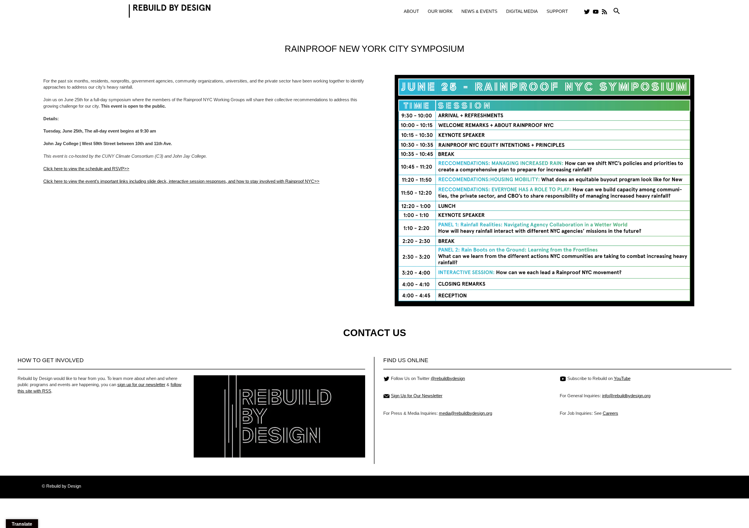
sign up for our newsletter (141, 384)
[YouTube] (596, 12)
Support (557, 11)
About (411, 11)
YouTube (622, 378)
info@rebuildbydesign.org (626, 395)
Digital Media (522, 11)
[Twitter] (587, 12)
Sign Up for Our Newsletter (416, 395)
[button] (616, 11)
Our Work (440, 11)
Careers (610, 413)
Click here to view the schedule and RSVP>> (86, 168)
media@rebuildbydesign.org (465, 413)
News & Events (479, 11)
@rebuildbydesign (448, 378)
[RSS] (604, 12)
